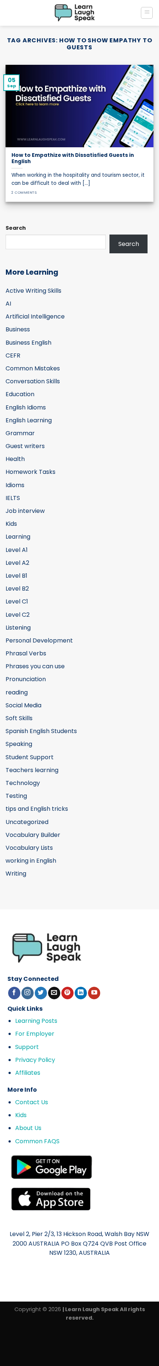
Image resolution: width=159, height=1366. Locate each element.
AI (8, 303)
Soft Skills (19, 718)
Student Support (30, 757)
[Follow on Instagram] (27, 993)
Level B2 (17, 588)
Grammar (20, 433)
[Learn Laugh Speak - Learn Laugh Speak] (75, 13)
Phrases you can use (35, 666)
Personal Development (39, 640)
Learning (18, 536)
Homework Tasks (30, 472)
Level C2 (18, 614)
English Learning (29, 420)
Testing (16, 796)
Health (15, 459)
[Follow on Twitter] (41, 993)
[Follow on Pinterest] (67, 993)
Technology (23, 783)
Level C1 (17, 601)
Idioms (15, 485)
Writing (16, 873)
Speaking (19, 744)
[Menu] (147, 13)
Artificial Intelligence (35, 316)
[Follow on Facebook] (14, 993)
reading (17, 692)
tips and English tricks (37, 809)
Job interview (25, 511)
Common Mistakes (33, 368)
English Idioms (26, 407)
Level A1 (17, 550)
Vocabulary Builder (33, 835)
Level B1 (16, 575)
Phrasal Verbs (26, 653)
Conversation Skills (33, 381)
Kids (11, 524)
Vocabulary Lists (29, 848)
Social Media (23, 705)
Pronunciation (26, 679)
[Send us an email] (54, 993)
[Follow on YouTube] (94, 993)
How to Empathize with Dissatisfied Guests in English (72, 158)
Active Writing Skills (33, 290)
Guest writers (25, 446)
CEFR (13, 355)
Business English (28, 342)
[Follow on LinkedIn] (81, 993)
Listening (18, 627)
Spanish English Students (41, 731)
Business (18, 329)
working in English (31, 860)
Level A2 (17, 563)
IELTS (13, 498)
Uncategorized (27, 822)
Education (20, 394)
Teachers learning (32, 770)
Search (16, 228)
